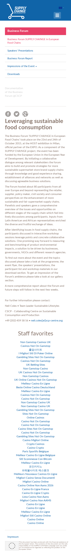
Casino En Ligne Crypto (35, 493)
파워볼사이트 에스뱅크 (35, 470)
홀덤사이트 (35, 349)
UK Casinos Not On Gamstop (35, 372)
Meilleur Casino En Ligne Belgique (35, 455)
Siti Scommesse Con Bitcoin (35, 459)
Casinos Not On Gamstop (35, 346)
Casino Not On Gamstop (35, 398)
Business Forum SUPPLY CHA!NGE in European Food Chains (33, 41)
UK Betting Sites (35, 364)
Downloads (13, 74)
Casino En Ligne (35, 504)
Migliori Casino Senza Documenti (35, 478)
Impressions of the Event (21, 66)
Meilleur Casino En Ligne (35, 383)
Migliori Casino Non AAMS (35, 500)
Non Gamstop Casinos (36, 376)
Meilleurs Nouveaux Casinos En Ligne (35, 474)
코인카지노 (35, 466)
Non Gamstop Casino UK (35, 402)
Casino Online (35, 519)
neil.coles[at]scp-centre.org (47, 320)
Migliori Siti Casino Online (35, 515)
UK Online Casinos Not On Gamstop (35, 380)
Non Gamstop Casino (35, 368)
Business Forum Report (20, 58)
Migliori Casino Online (36, 481)
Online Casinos (35, 417)
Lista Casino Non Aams (35, 497)
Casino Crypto (35, 448)
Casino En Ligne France (35, 489)
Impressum (13, 537)
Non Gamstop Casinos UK (35, 342)
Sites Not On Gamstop (35, 414)
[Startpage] (17, 11)
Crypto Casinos (35, 444)
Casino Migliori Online (36, 440)
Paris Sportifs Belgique (35, 451)
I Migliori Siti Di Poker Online (36, 353)
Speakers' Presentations (20, 51)
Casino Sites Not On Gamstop (35, 429)
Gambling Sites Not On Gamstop (35, 357)
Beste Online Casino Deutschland (35, 387)
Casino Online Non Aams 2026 (35, 485)
